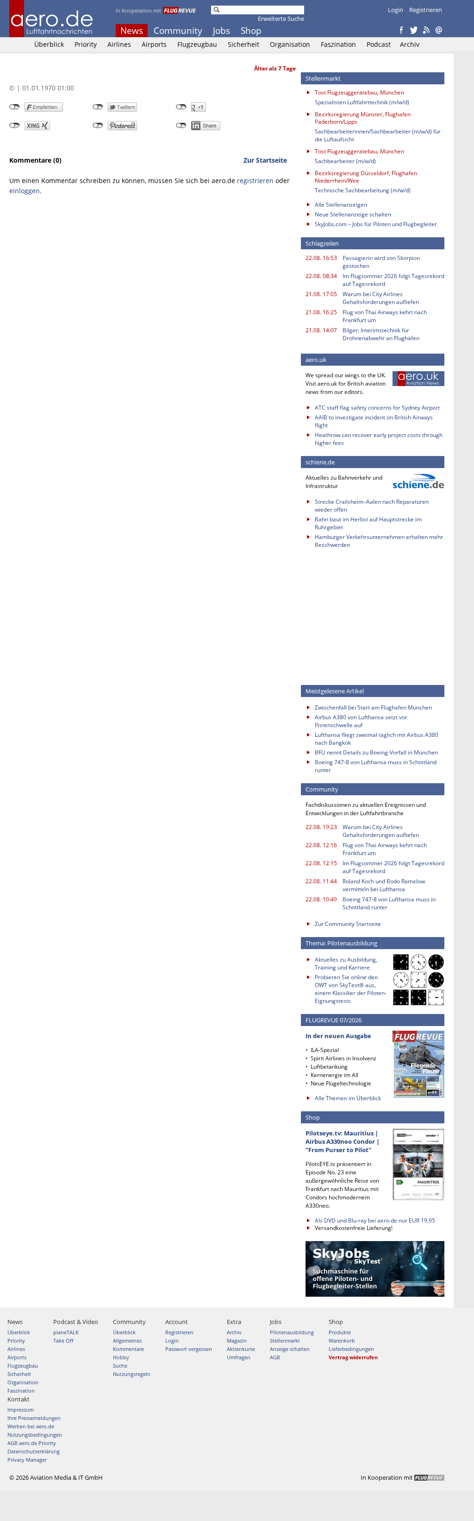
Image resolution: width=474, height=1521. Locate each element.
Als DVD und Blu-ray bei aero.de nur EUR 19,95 (375, 1220)
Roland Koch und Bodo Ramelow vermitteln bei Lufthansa (384, 885)
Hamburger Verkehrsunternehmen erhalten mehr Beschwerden (379, 541)
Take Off (63, 1340)
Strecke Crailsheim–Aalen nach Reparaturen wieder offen (372, 505)
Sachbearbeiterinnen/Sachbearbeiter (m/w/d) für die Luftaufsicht (378, 135)
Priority (86, 44)
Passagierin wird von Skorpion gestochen (381, 262)
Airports (154, 44)
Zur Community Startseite (348, 924)
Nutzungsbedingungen (34, 1434)
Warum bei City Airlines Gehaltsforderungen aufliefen (381, 298)
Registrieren (425, 10)
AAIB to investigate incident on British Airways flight (374, 421)
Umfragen (238, 1357)
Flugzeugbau (197, 44)
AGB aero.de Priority (31, 1442)
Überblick (49, 44)
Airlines (119, 44)
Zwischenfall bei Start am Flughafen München (373, 707)
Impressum (20, 1409)
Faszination (338, 44)
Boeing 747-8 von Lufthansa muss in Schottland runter (376, 766)
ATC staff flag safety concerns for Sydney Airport (377, 408)
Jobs (221, 31)
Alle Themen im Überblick (348, 1098)
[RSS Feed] (426, 30)
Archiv (409, 44)
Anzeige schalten (290, 1348)
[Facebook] (401, 30)
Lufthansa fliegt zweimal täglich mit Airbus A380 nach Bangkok (376, 739)
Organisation (290, 44)
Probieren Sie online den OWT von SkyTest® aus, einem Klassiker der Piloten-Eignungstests (351, 989)
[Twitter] (413, 30)
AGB (275, 1357)
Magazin (237, 1340)
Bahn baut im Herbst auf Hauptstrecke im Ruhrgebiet (368, 523)
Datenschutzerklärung (33, 1451)
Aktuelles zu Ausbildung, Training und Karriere (346, 963)
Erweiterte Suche (281, 18)
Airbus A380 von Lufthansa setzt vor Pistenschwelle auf (361, 721)
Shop (251, 31)
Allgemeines (127, 1340)
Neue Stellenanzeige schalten (353, 214)
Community (178, 31)
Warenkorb (342, 1340)
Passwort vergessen (188, 1348)
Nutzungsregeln (131, 1373)
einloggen (24, 190)
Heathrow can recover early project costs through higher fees (379, 439)
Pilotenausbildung (292, 1332)
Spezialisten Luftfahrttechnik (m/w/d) (362, 102)
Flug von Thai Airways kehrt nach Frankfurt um (385, 316)
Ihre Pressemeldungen (34, 1417)
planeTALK (66, 1332)
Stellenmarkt (285, 1340)
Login (395, 10)
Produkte (340, 1332)
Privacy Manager (27, 1459)
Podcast (379, 44)
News (131, 31)
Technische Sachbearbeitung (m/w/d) (363, 190)
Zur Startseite (265, 160)
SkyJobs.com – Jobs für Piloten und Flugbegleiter (376, 224)
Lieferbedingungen (351, 1348)
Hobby (121, 1357)
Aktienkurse (241, 1348)
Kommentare (128, 1348)
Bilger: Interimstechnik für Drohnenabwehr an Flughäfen (381, 334)
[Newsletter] (438, 30)
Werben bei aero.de (30, 1426)
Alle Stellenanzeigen (341, 205)
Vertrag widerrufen (353, 1357)
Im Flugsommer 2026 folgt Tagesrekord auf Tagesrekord (393, 280)
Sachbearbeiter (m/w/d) (345, 161)
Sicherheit (243, 44)
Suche (120, 1365)
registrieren (255, 180)
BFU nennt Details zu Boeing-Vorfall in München (376, 752)
